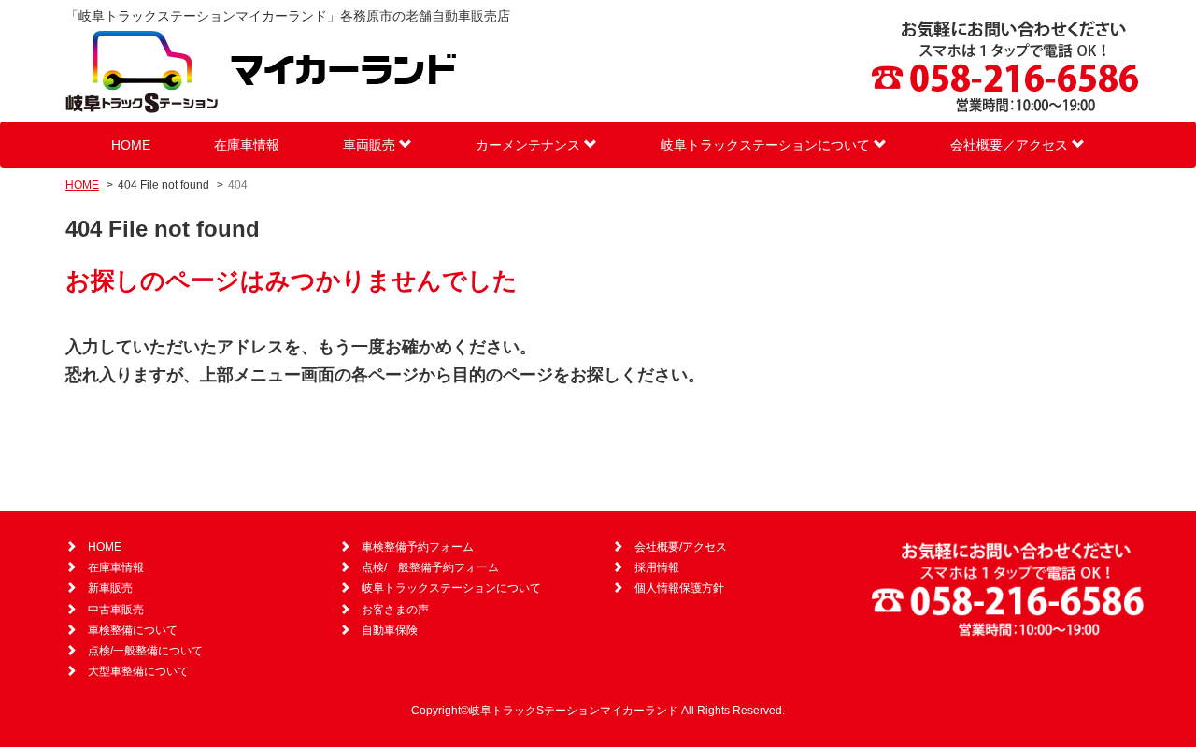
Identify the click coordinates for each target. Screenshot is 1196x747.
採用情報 (656, 567)
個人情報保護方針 (679, 588)
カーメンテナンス (530, 144)
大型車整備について (138, 671)
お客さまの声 (395, 609)
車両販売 (371, 144)
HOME (130, 144)
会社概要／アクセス (1011, 144)
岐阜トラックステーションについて (767, 144)
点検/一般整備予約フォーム (430, 567)
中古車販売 (116, 609)
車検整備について (133, 630)
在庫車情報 (246, 144)
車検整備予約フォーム (418, 546)
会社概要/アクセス (680, 546)
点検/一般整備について (145, 650)
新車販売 (110, 588)
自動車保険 (390, 630)
